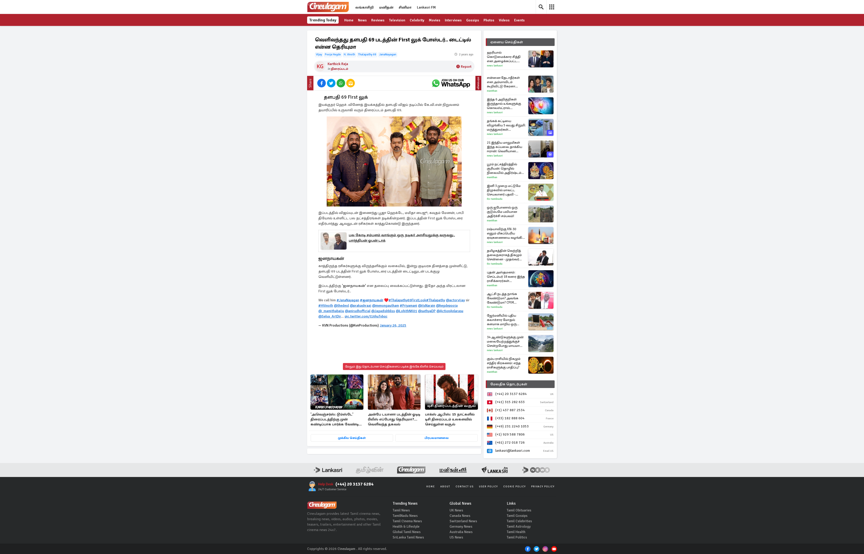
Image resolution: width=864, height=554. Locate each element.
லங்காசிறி (364, 7)
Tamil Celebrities (519, 521)
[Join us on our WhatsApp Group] (451, 83)
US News (456, 537)
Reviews (378, 20)
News (362, 20)
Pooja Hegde (333, 54)
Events (519, 20)
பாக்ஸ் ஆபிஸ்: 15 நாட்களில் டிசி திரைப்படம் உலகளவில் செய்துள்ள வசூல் (450, 419)
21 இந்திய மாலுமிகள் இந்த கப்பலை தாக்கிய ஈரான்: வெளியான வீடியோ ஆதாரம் (504, 147)
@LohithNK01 (406, 311)
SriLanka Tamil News (408, 537)
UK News (456, 510)
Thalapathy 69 (367, 54)
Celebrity (417, 20)
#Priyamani (408, 305)
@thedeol (341, 305)
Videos (504, 20)
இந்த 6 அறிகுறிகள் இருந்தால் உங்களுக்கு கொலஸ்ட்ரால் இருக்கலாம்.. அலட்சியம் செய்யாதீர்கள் (506, 103)
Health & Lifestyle (406, 526)
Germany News (461, 526)
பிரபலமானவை (437, 438)
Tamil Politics (517, 537)
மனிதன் (386, 7)
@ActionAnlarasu (449, 311)
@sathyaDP (427, 311)
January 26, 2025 (393, 325)
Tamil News (401, 510)
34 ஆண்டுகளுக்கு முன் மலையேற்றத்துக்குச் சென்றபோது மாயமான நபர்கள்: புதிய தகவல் (505, 341)
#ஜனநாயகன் (371, 300)
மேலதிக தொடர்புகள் (508, 384)
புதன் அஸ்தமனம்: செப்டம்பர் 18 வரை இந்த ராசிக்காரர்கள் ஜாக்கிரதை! (506, 276)
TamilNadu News (405, 515)
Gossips (472, 20)
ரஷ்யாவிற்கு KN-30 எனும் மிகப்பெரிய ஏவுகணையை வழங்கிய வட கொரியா (506, 233)
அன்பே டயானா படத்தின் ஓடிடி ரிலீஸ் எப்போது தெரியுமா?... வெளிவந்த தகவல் (394, 419)
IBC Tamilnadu (494, 199)
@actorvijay (455, 300)
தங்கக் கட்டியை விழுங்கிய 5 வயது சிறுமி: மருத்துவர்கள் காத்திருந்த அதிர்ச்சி (506, 125)
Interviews (453, 20)
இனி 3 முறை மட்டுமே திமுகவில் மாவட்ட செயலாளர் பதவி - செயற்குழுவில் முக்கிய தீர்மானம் (505, 190)
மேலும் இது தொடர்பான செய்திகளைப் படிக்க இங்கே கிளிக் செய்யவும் (394, 366)
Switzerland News (463, 521)
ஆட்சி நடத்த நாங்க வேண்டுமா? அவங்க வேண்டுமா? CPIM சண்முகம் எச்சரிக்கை (504, 298)
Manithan (492, 91)
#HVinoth (325, 305)
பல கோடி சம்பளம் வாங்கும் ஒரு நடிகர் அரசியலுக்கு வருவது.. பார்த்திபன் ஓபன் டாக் (402, 238)
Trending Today (322, 20)
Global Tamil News (407, 532)
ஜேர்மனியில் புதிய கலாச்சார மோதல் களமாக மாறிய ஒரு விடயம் (502, 319)
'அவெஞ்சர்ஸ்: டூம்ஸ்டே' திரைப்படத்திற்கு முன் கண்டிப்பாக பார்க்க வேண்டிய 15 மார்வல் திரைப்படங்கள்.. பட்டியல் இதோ (336, 419)
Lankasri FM (426, 7)
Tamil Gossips (517, 515)
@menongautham (385, 305)
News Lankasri (495, 65)
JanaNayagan (387, 54)
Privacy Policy (543, 486)
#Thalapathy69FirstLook (407, 300)
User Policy (488, 486)
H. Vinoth (349, 54)
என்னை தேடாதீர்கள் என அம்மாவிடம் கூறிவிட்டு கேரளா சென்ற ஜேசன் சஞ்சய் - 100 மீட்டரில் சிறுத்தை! (505, 82)
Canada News (460, 515)
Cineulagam (346, 549)
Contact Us (465, 486)
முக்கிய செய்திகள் (352, 438)
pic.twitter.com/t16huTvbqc (366, 316)
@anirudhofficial (357, 311)
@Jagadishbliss (383, 311)
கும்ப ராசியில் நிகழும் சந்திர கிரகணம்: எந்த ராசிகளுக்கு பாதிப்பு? (504, 363)
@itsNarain (426, 305)
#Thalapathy (435, 300)
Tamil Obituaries (519, 510)
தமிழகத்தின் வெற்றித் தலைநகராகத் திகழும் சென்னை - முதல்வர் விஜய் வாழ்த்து (504, 255)
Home (348, 20)
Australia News (461, 532)
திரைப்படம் (339, 69)
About (445, 486)
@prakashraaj (360, 305)
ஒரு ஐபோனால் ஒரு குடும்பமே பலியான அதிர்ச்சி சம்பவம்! (502, 211)
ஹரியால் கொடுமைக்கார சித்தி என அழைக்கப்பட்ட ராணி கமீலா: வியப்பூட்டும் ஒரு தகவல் (505, 56)
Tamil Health (516, 532)
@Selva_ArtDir (329, 316)
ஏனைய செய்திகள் (506, 42)
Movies (434, 20)
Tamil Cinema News (407, 521)
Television (397, 20)
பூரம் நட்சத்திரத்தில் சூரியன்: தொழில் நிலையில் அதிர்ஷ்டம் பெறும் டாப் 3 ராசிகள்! (504, 168)
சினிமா (405, 7)
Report (466, 66)
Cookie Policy (514, 486)
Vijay (319, 54)
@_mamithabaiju (331, 311)
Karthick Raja (338, 64)
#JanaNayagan (348, 300)
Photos (489, 20)
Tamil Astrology (519, 526)
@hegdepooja (447, 305)
